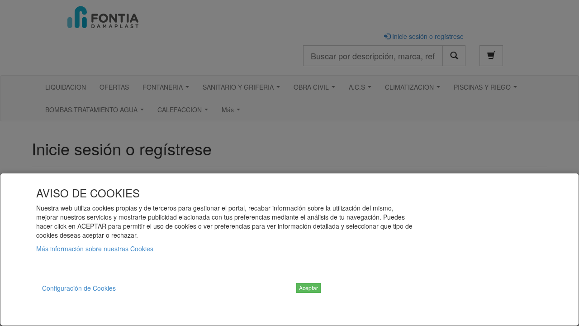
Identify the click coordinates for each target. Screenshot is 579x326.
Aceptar (308, 288)
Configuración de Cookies (79, 287)
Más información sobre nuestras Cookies (94, 248)
